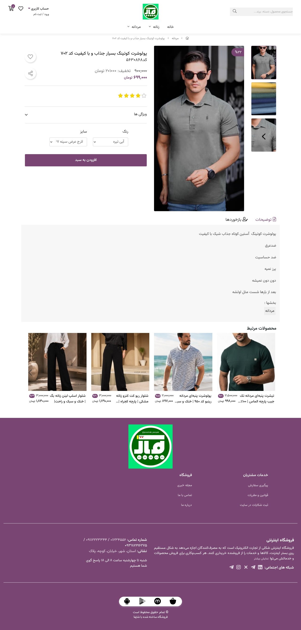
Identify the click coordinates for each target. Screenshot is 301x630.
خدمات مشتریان (255, 475)
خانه (170, 27)
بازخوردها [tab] (234, 219)
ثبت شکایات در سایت (254, 505)
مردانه (136, 27)
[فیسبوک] (238, 568)
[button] (271, 372)
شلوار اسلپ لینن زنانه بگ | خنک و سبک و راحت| (68, 398)
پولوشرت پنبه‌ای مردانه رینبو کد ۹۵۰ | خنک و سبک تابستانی (192, 398)
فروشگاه (185, 475)
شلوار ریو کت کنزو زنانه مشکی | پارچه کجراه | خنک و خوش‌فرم (132, 398)
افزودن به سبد (86, 160)
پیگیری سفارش (258, 485)
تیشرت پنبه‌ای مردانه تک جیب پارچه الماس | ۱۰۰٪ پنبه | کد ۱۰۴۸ (257, 398)
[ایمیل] (260, 568)
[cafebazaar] (175, 601)
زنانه (156, 27)
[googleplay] (144, 601)
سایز (83, 132)
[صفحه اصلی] (187, 38)
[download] (129, 601)
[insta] (246, 568)
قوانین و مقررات (258, 495)
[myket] (160, 601)
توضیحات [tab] (264, 219)
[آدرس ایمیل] (253, 568)
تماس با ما (185, 495)
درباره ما (186, 505)
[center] (234, 12)
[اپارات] (231, 568)
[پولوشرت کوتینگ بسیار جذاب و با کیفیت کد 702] (150, 446)
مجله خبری (184, 485)
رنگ (125, 132)
